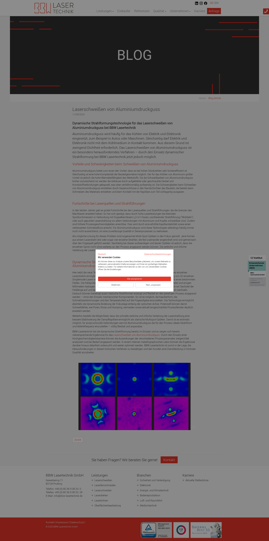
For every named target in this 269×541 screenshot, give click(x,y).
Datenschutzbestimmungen (157, 254)
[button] (102, 254)
